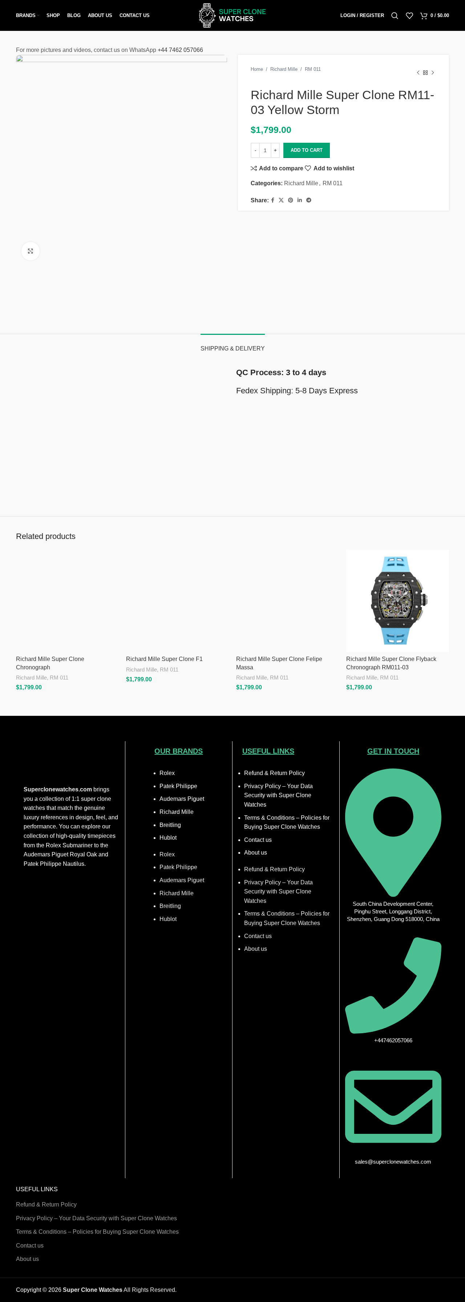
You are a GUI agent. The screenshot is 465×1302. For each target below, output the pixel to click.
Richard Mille (284, 69)
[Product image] (67, 600)
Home (257, 69)
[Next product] (432, 73)
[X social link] (281, 200)
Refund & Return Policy (274, 773)
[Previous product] (418, 73)
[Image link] (72, 762)
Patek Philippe (178, 786)
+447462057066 (393, 1040)
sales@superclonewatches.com (393, 1162)
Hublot (168, 838)
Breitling (170, 825)
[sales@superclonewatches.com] (393, 1152)
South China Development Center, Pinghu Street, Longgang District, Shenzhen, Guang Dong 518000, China (393, 911)
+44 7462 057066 (180, 50)
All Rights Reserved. (120, 1290)
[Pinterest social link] (290, 200)
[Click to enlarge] (30, 251)
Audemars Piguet (181, 799)
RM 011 (313, 69)
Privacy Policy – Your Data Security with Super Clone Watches (278, 795)
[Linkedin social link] (299, 200)
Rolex (167, 773)
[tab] (233, 345)
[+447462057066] (393, 1031)
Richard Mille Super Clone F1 (164, 659)
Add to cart (307, 150)
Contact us (258, 840)
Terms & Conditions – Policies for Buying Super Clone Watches (97, 1232)
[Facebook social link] (272, 200)
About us (255, 852)
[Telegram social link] (309, 200)
